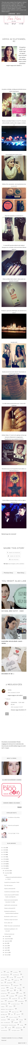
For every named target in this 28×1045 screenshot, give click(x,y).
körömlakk (4, 1004)
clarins (19, 988)
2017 (4, 856)
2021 (4, 847)
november (7, 873)
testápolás (4, 1030)
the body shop (15, 1030)
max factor (15, 1012)
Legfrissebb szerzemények (10, 905)
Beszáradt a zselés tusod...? (11, 916)
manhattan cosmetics (7, 1009)
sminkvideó (19, 1027)
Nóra (10, 690)
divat (11, 990)
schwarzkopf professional (8, 1025)
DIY (2, 972)
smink (9, 1027)
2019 (4, 852)
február (6, 954)
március (6, 952)
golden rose (4, 998)
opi (12, 1014)
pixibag (13, 1019)
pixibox (21, 1019)
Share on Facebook (14, 552)
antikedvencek (5, 974)
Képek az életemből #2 (9, 888)
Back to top (21, 1043)
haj (22, 998)
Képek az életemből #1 (9, 908)
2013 (4, 866)
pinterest (3, 1019)
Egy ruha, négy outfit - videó (13, 611)
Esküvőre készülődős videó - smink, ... (12, 642)
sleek (2, 1027)
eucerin (3, 996)
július (6, 943)
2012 (4, 868)
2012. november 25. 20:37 (17, 707)
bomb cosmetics (5, 985)
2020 (4, 850)
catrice (3, 988)
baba (9, 980)
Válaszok (8, 699)
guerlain (14, 998)
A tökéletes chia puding (14, 817)
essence (13, 993)
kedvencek (21, 1001)
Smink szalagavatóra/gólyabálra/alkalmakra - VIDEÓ (13, 877)
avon (2, 980)
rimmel (16, 1022)
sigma (21, 1025)
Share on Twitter (15, 556)
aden (8, 972)
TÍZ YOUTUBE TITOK (13, 833)
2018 (4, 854)
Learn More (11, 13)
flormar (11, 996)
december (7, 870)
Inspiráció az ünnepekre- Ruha (11, 891)
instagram (13, 563)
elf (18, 990)
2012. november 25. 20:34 (14, 692)
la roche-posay (15, 1004)
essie (21, 993)
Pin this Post (15, 559)
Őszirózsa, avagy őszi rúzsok (11, 919)
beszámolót (14, 186)
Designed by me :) (8, 673)
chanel (12, 988)
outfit (17, 563)
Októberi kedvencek (9, 934)
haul (9, 563)
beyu (2, 982)
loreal (3, 1006)
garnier (20, 996)
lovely (10, 1006)
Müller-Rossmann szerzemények (12, 925)
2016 (4, 859)
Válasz (25, 697)
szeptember (7, 938)
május (6, 947)
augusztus (7, 941)
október (6, 936)
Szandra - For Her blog (17, 703)
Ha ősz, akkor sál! (8, 922)
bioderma (9, 982)
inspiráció (11, 1001)
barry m (16, 980)
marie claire (4, 1012)
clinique (3, 990)
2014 (4, 863)
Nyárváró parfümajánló (13, 825)
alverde (15, 972)
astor (11, 977)
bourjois (16, 985)
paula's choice (13, 1017)
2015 (4, 861)
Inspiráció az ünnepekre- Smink (11, 882)
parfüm (3, 1017)
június (6, 945)
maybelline (4, 1014)
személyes (21, 563)
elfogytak (4, 993)
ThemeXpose (15, 1038)
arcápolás (16, 974)
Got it (18, 13)
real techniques (5, 1022)
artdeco (3, 977)
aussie (19, 977)
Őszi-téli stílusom (8, 885)
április (6, 950)
